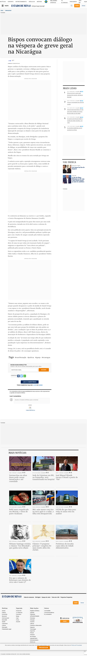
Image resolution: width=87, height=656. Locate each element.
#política (30, 357)
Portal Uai (18, 610)
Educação (4, 627)
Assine (77, 5)
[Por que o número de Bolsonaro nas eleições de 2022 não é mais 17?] (20, 566)
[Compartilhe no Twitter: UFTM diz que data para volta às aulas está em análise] (71, 507)
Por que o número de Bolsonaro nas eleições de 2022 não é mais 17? (20, 580)
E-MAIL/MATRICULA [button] (30, 410)
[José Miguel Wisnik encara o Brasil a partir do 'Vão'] (67, 463)
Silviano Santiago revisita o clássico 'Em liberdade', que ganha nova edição (20, 546)
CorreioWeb (47, 610)
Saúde (3, 621)
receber (43, 370)
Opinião (32, 612)
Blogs (17, 616)
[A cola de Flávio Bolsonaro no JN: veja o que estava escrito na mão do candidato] (67, 179)
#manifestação (20, 357)
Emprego (32, 618)
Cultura (4, 625)
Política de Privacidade (76, 645)
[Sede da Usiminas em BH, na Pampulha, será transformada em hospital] (44, 463)
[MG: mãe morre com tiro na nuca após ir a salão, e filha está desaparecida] (44, 498)
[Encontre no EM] (71, 5)
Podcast (32, 634)
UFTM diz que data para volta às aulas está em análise (66, 511)
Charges (32, 620)
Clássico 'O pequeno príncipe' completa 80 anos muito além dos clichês (42, 547)
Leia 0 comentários (29, 382)
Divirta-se (32, 642)
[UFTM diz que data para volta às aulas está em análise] (67, 498)
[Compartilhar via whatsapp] (24, 376)
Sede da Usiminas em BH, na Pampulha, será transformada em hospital (43, 477)
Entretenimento (21, 1)
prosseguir (43, 648)
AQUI (85, 1)
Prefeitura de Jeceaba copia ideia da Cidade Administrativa (65, 546)
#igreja (37, 357)
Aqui (17, 618)
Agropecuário (33, 638)
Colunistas (5, 623)
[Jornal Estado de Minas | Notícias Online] (21, 6)
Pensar (32, 633)
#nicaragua (46, 357)
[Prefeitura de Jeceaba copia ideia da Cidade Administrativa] (67, 532)
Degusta (32, 627)
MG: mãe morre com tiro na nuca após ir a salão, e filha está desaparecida (43, 511)
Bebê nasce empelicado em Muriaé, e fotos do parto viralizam (19, 511)
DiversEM (4, 620)
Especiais (32, 614)
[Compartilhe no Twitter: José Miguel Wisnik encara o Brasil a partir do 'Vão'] (71, 472)
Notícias (3, 1)
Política (4, 612)
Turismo (32, 621)
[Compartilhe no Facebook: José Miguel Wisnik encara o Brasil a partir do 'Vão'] (69, 472)
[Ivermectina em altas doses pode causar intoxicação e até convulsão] (20, 463)
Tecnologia (33, 629)
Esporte (10, 1)
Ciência (32, 623)
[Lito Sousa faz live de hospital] (67, 169)
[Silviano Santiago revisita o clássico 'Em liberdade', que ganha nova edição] (20, 532)
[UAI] (46, 1)
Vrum (17, 620)
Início (2, 10)
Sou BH (18, 621)
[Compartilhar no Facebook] (18, 376)
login (35, 385)
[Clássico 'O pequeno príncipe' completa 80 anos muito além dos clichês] (44, 532)
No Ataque (33, 636)
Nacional (4, 616)
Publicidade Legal (6, 629)
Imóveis (39, 1)
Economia (4, 614)
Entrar (83, 5)
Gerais (3, 610)
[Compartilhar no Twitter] (21, 376)
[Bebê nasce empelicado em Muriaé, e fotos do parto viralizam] (20, 498)
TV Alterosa (19, 612)
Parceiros (73, 1)
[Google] (30, 408)
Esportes (32, 631)
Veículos (32, 1)
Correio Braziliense (49, 612)
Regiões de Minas (34, 610)
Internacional (38, 6)
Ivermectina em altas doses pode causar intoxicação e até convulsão (18, 478)
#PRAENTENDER (34, 616)
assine (41, 385)
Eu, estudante (47, 614)
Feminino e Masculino (36, 625)
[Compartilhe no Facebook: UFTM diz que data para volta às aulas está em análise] (69, 507)
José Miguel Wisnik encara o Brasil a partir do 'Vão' (67, 477)
